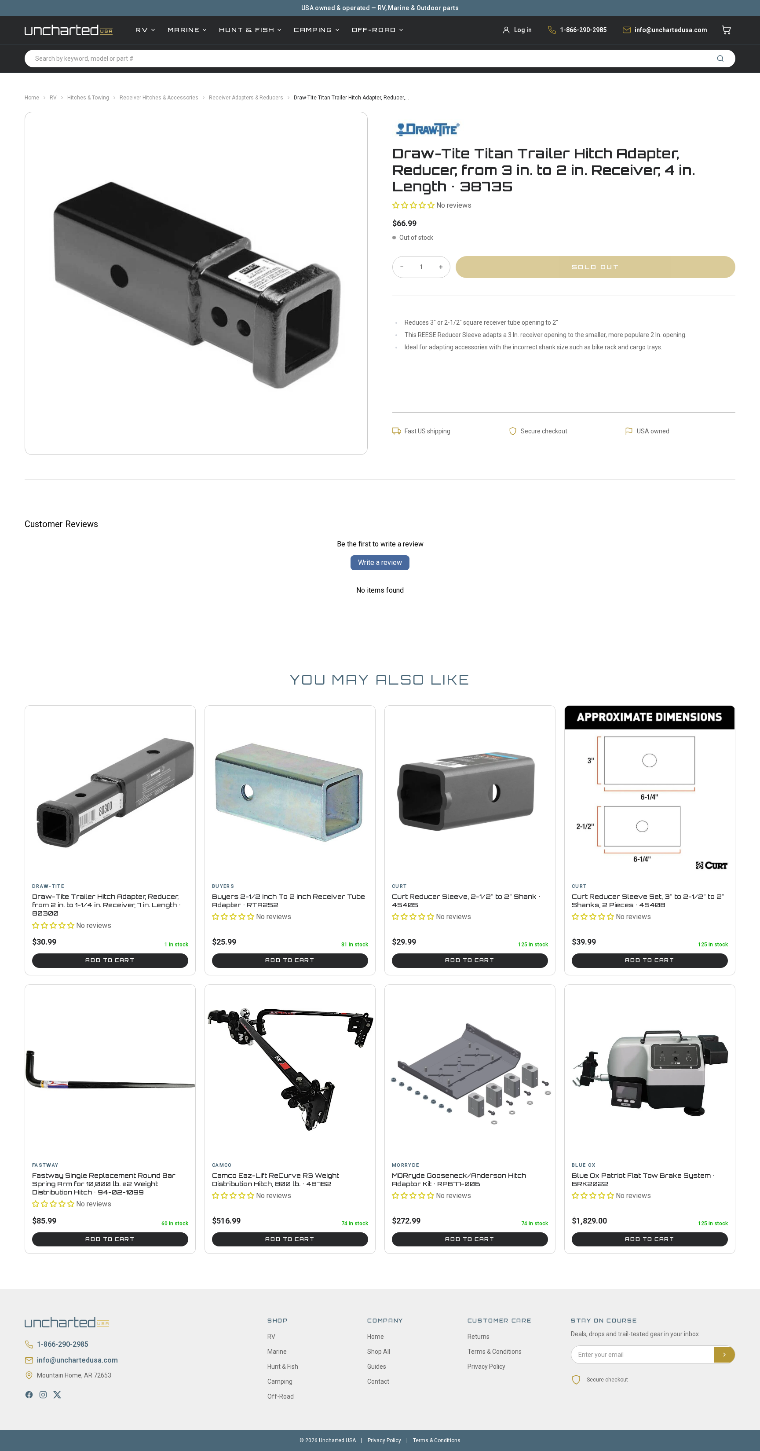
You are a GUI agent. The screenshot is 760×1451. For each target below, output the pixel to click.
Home (32, 98)
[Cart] (726, 30)
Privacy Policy (486, 1366)
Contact (378, 1381)
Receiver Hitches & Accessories (159, 98)
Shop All (378, 1351)
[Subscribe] (724, 1355)
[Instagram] (43, 1394)
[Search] (720, 58)
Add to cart (110, 960)
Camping (313, 29)
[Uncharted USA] (69, 30)
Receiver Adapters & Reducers (246, 98)
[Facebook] (29, 1394)
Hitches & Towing (88, 98)
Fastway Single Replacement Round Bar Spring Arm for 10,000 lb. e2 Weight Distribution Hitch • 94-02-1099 (103, 1184)
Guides (376, 1366)
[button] (413, 205)
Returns (479, 1336)
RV (141, 29)
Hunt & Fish (246, 29)
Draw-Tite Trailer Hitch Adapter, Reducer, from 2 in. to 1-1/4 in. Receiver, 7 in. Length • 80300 (106, 905)
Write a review (380, 562)
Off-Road (374, 29)
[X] (57, 1394)
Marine (184, 29)
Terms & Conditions (495, 1351)
